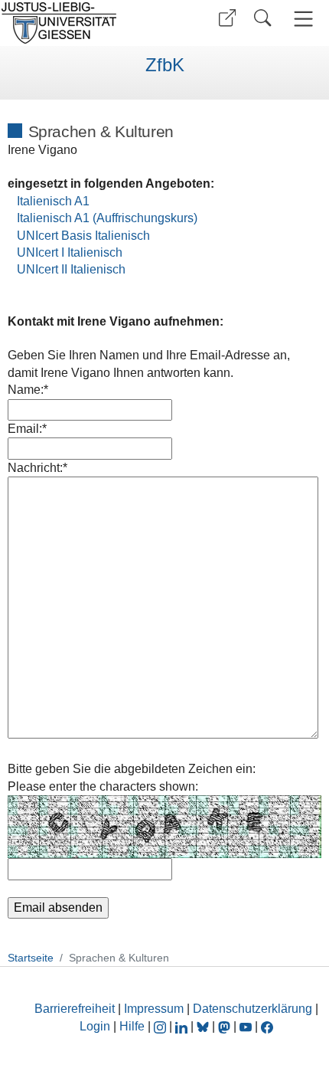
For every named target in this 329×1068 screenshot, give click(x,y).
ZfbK (164, 65)
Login (96, 1026)
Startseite (31, 958)
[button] (227, 18)
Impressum (154, 1008)
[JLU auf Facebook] (267, 1026)
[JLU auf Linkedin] (183, 1026)
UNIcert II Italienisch (71, 269)
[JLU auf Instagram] (161, 1026)
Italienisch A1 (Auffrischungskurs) (107, 217)
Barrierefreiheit (74, 1008)
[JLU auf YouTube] (245, 1026)
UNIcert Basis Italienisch (83, 235)
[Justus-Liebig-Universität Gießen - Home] (80, 23)
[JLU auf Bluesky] (204, 1026)
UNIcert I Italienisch (69, 252)
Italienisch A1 (53, 201)
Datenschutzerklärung (252, 1008)
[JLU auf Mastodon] (225, 1026)
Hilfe (132, 1026)
